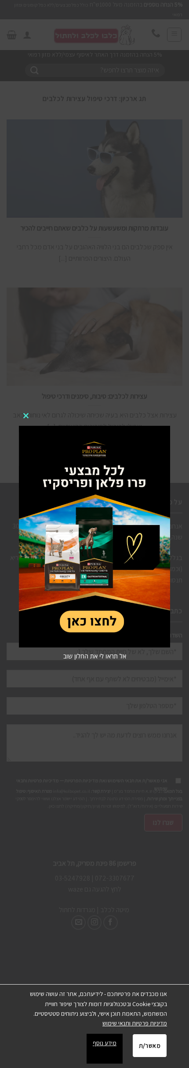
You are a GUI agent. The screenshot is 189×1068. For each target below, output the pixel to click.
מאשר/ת (149, 1046)
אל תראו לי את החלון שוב (94, 656)
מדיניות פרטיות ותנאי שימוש (134, 1023)
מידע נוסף (104, 1043)
